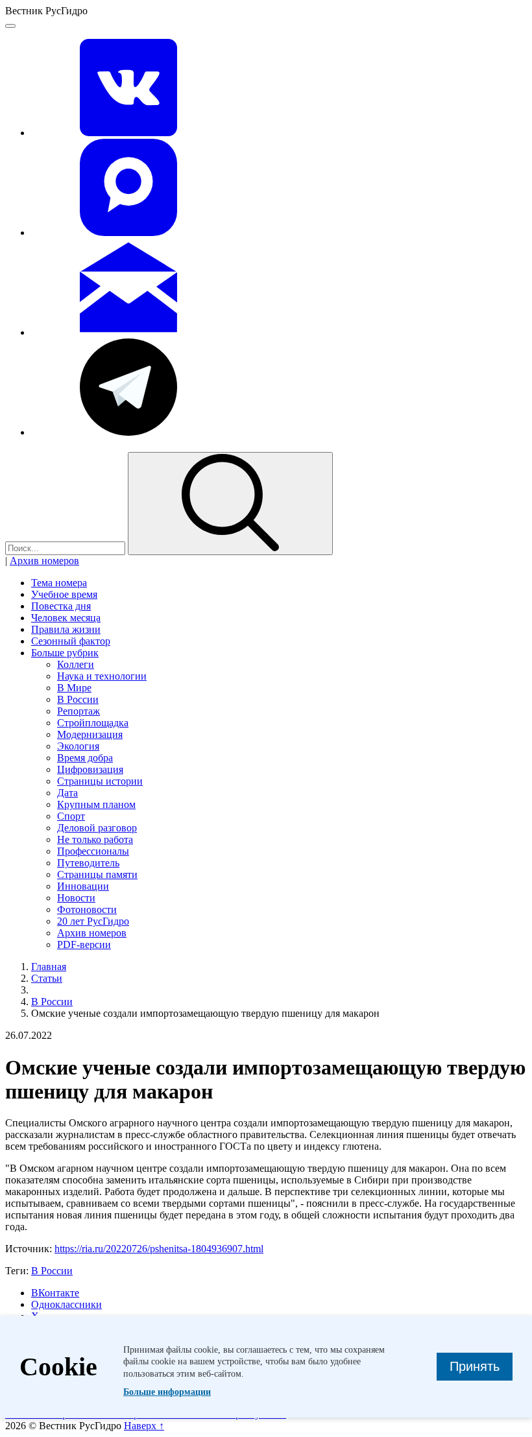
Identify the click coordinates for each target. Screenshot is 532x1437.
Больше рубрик (65, 652)
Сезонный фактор (70, 641)
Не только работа (95, 839)
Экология (78, 746)
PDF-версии (84, 944)
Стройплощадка (92, 722)
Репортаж (78, 711)
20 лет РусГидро (93, 921)
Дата (67, 792)
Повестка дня (61, 606)
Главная (48, 966)
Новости (76, 897)
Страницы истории (100, 781)
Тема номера (59, 582)
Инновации (83, 886)
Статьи (46, 978)
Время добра (85, 757)
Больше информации (167, 1392)
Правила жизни (66, 629)
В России (78, 699)
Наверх (144, 1425)
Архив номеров (44, 560)
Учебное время (64, 594)
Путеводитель (88, 862)
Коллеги (75, 664)
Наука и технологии (102, 676)
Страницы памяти (97, 874)
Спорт (71, 816)
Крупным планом (96, 804)
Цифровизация (90, 769)
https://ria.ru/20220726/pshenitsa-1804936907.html (158, 1248)
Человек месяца (66, 617)
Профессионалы (93, 851)
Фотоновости (87, 909)
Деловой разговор (97, 827)
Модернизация (90, 734)
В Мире (74, 687)
